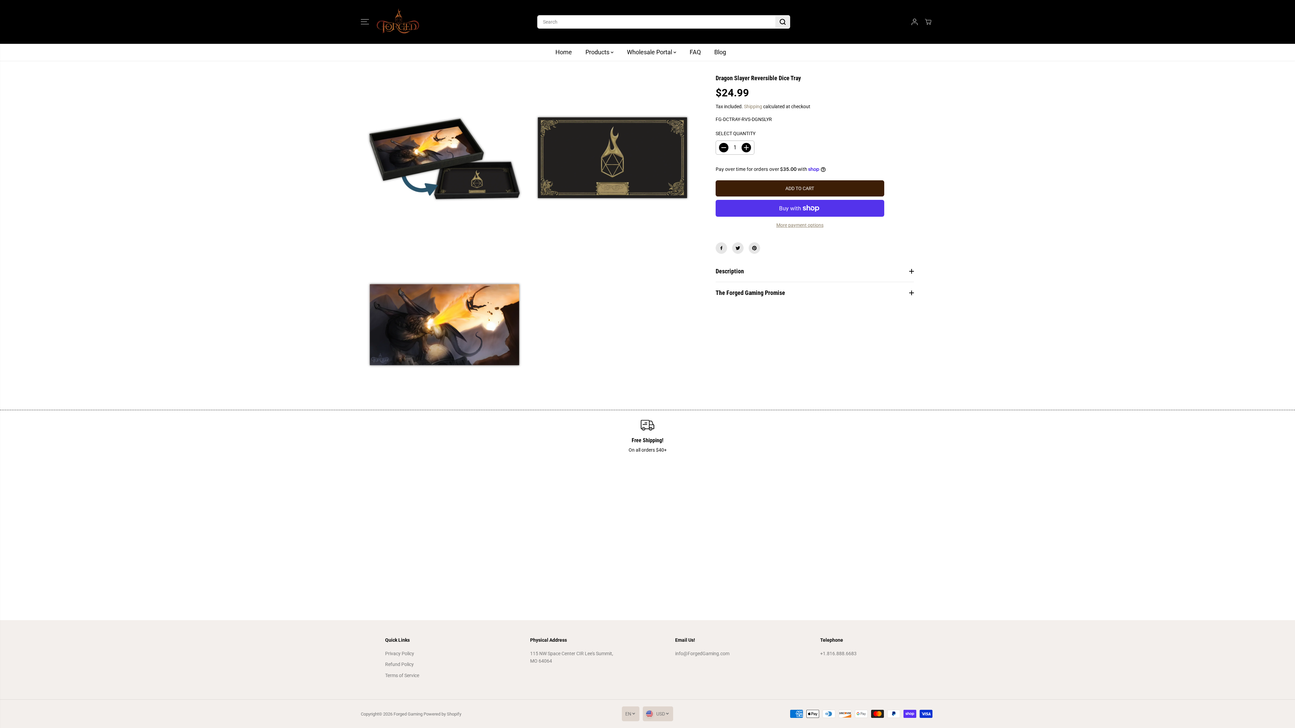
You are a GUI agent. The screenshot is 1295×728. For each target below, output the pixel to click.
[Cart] (928, 22)
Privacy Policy (399, 653)
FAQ (695, 52)
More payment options (800, 225)
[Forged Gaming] (398, 21)
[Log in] (915, 22)
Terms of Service (402, 675)
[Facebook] (721, 248)
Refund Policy (399, 664)
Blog (720, 52)
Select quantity (735, 133)
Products (598, 52)
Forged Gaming (408, 714)
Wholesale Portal (650, 52)
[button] (365, 21)
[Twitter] (738, 248)
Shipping (753, 106)
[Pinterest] (754, 248)
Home (563, 52)
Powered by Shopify (442, 714)
